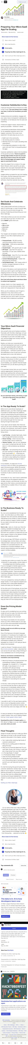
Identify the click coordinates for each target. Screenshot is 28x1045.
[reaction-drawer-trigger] (3, 1043)
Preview (13, 875)
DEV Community (6, 1020)
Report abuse (19, 879)
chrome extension (8, 649)
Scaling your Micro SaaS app (9, 782)
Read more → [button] (5, 916)
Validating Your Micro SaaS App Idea (10, 954)
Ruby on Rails (14, 1037)
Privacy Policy (15, 1032)
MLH (25, 1030)
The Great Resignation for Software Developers (13, 965)
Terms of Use (22, 1032)
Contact (3, 1030)
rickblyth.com (15, 19)
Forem (6, 1034)
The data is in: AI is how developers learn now (11, 900)
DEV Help (15, 1026)
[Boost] (21, 1043)
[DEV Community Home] (5, 2)
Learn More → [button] (5, 1014)
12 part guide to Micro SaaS (13, 717)
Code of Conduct (10, 879)
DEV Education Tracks (6, 1026)
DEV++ (17, 1024)
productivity (12, 32)
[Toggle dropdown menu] (26, 884)
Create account (22, 2)
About (23, 1028)
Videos (21, 1024)
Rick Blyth (7, 17)
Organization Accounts (8, 1028)
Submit (6, 875)
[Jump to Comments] (9, 1043)
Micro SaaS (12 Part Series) (10, 36)
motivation (4, 32)
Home (5, 1024)
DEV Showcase (17, 1028)
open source (14, 1034)
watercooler (20, 32)
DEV (7, 1036)
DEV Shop (21, 1030)
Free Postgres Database (12, 1030)
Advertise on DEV (22, 1026)
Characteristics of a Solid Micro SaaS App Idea (13, 960)
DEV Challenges (11, 1024)
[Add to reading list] (16, 1043)
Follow (14, 928)
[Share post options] (25, 1043)
